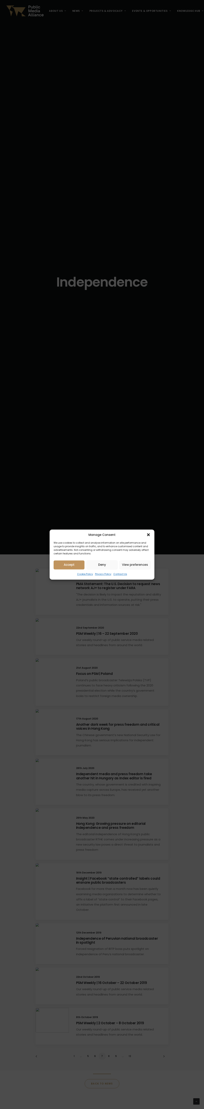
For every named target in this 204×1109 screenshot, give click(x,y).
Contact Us (120, 574)
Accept (69, 565)
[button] (148, 535)
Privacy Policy (103, 574)
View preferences (135, 565)
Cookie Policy (85, 574)
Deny (102, 565)
